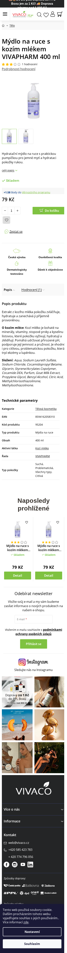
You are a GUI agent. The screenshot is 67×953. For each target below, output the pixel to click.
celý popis (8, 170)
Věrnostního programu (36, 192)
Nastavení (32, 932)
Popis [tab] (8, 289)
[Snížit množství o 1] (5, 210)
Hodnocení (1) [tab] (31, 289)
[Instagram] (14, 864)
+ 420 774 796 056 (20, 857)
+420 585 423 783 (20, 850)
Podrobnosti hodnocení (18, 69)
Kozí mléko (42, 448)
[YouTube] (23, 864)
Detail (17, 575)
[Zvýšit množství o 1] (17, 210)
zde (25, 922)
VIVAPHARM (42, 456)
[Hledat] (39, 14)
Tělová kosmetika (46, 409)
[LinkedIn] (30, 864)
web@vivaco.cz (18, 843)
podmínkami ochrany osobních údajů (38, 632)
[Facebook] (6, 864)
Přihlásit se (33, 644)
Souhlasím (32, 944)
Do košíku (52, 211)
